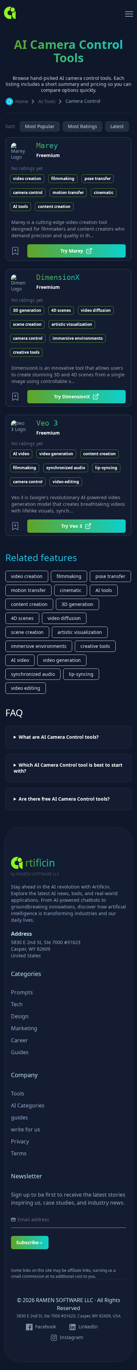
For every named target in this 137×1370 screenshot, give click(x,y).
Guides (20, 1052)
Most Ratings (82, 126)
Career (19, 1040)
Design (20, 1016)
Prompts (22, 992)
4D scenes (61, 310)
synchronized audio (65, 468)
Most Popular (40, 126)
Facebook (45, 1327)
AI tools (20, 206)
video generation (56, 454)
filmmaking (62, 178)
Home (21, 101)
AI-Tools (47, 101)
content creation (54, 206)
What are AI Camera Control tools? (59, 737)
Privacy (20, 1141)
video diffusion (96, 310)
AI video (21, 454)
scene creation (27, 324)
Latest (117, 126)
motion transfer (68, 192)
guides (19, 1117)
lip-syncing (106, 468)
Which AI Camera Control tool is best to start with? (68, 768)
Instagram (71, 1337)
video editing (66, 482)
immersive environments (78, 338)
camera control (28, 192)
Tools (17, 1093)
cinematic (103, 192)
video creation (27, 178)
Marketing (24, 1028)
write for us (25, 1129)
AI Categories (28, 1105)
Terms (19, 1153)
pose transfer (97, 178)
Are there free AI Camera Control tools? (64, 799)
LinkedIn (88, 1327)
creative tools (26, 352)
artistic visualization (72, 324)
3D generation (27, 310)
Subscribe (27, 1242)
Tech (17, 1004)
